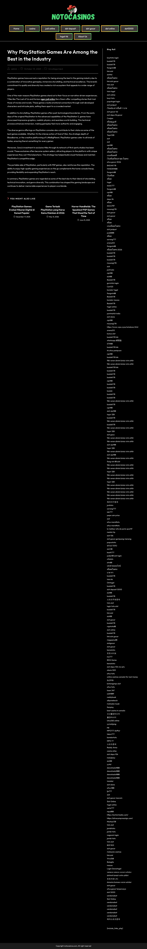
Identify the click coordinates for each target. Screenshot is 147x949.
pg (108, 727)
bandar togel (112, 290)
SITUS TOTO (112, 545)
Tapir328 (110, 135)
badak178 (111, 61)
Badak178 (111, 280)
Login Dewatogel (114, 868)
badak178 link (112, 337)
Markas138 (111, 821)
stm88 (109, 562)
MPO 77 (110, 741)
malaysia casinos (114, 852)
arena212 (111, 243)
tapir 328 (111, 414)
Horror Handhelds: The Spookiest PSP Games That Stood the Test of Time (83, 211)
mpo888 (110, 811)
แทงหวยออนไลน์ (114, 566)
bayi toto (111, 98)
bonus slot (111, 333)
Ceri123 (110, 286)
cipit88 (110, 145)
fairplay (110, 707)
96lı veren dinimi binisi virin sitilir (120, 360)
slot (108, 138)
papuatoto (111, 542)
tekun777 (111, 734)
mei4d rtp (111, 532)
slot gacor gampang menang (119, 539)
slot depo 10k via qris (116, 667)
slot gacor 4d (112, 111)
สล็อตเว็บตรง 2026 (114, 249)
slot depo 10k (112, 754)
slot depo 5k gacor (114, 115)
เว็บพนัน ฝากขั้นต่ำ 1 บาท (117, 108)
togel (109, 182)
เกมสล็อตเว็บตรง (113, 226)
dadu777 (110, 185)
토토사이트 (111, 653)
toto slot (110, 84)
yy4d (109, 764)
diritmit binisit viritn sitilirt (117, 875)
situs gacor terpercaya (116, 889)
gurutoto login (113, 283)
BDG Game (112, 660)
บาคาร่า (110, 572)
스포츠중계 (111, 744)
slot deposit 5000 (114, 589)
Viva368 (110, 858)
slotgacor (111, 643)
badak (109, 391)
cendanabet (112, 895)
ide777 (110, 512)
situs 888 (110, 788)
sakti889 (110, 694)
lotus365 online (113, 720)
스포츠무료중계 (113, 599)
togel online (112, 307)
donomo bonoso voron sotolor (119, 882)
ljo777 (109, 791)
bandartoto (112, 737)
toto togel (111, 91)
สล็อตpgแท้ (111, 122)
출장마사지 (111, 717)
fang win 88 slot (113, 461)
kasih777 (110, 552)
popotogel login (113, 101)
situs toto (111, 673)
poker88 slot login (114, 556)
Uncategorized (55, 69)
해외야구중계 (112, 502)
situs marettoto (113, 522)
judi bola (110, 270)
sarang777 (111, 239)
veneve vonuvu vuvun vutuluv (119, 872)
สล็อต (109, 179)
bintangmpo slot (114, 683)
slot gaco (111, 434)
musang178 (111, 209)
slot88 (109, 276)
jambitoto (111, 828)
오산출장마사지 (113, 714)
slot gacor (111, 212)
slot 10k (110, 535)
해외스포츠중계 (113, 919)
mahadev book (113, 704)
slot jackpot (112, 105)
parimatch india (113, 313)
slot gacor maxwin (114, 798)
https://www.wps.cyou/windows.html (122, 327)
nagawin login (113, 835)
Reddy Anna (112, 747)
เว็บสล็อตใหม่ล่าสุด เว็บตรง (117, 159)
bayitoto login (113, 58)
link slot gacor (112, 81)
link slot (110, 71)
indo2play (111, 758)
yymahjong (111, 724)
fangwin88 (111, 68)
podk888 (110, 233)
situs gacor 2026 (114, 162)
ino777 (109, 657)
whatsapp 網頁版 (114, 340)
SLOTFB (110, 680)
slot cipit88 (111, 411)
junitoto (110, 505)
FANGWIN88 (112, 169)
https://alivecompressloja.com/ (120, 818)
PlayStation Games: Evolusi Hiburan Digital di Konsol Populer (22, 209)
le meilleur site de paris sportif (119, 529)
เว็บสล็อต (110, 175)
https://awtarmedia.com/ (117, 815)
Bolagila (110, 862)
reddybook (111, 697)
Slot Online (111, 801)
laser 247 (111, 690)
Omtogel (110, 582)
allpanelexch (112, 700)
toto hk (110, 579)
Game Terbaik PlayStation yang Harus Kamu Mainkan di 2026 (53, 209)
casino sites (112, 751)
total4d (110, 781)
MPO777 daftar (113, 730)
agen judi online (48, 99)
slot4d (109, 74)
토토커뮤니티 (112, 879)
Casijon (110, 118)
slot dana (111, 317)
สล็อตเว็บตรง (112, 78)
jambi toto (111, 831)
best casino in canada (116, 710)
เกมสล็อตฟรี (112, 155)
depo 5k (110, 199)
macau (110, 865)
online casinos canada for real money (122, 677)
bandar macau (113, 300)
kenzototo (111, 650)
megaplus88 (112, 640)
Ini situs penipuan (114, 350)
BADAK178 (111, 165)
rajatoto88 (111, 626)
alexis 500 (111, 670)
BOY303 (110, 845)
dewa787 (111, 206)
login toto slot (112, 606)
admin (14, 69)
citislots (110, 559)
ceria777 (110, 808)
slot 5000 (111, 892)
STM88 (110, 344)
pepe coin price (113, 515)
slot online (111, 95)
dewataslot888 (113, 768)
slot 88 (109, 549)
